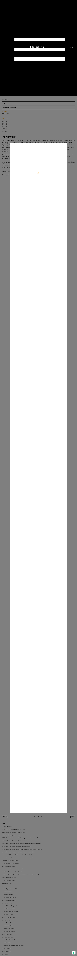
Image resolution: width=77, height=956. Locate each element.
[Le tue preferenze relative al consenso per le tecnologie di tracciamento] (73, 952)
